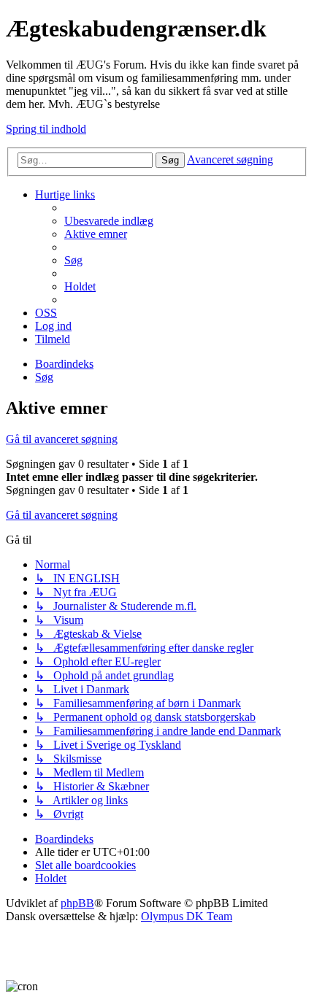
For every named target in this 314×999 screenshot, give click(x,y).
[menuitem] (108, 221)
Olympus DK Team (186, 916)
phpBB (77, 903)
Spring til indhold (46, 129)
